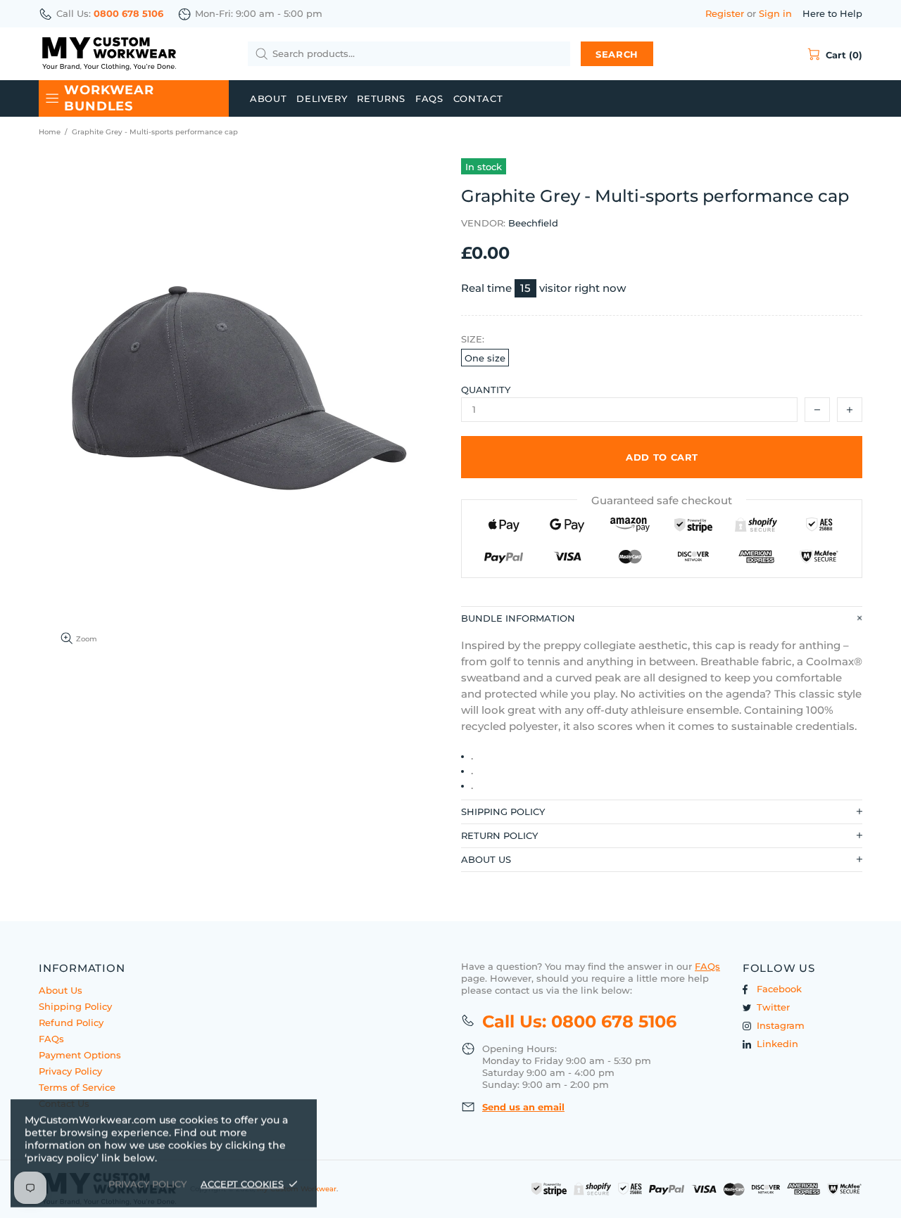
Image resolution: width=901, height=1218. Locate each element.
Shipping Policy (75, 1006)
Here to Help (832, 13)
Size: (472, 339)
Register (724, 13)
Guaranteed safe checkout (661, 500)
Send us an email (523, 1107)
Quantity (485, 389)
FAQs (51, 1038)
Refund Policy (71, 1022)
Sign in (775, 13)
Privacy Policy (70, 1071)
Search (617, 54)
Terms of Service (77, 1087)
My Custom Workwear (109, 53)
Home (50, 131)
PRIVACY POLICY (147, 1183)
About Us (60, 990)
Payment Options (80, 1054)
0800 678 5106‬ (128, 13)
